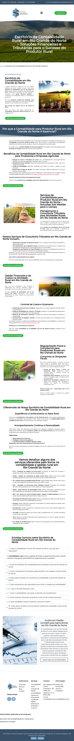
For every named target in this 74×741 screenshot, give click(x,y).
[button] (41, 13)
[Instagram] (9, 699)
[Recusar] (71, 736)
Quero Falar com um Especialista (54, 659)
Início (2, 66)
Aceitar (34, 738)
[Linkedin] (14, 699)
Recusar (41, 738)
